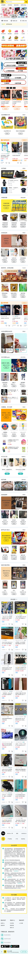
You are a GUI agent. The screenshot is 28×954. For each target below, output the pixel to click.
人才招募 (21, 923)
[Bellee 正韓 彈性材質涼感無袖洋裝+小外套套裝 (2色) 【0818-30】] (5, 462)
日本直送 (10, 5)
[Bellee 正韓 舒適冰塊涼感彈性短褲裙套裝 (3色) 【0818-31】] (11, 460)
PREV (1, 126)
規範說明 (16, 871)
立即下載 (24, 951)
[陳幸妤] (7, 82)
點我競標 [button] (5, 226)
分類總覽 (3, 5)
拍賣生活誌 (23, 5)
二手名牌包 (9, 838)
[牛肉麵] (20, 70)
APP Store (5, 946)
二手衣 (16, 838)
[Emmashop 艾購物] (21, 466)
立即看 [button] (6, 207)
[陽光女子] (7, 64)
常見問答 (12, 923)
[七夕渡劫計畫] (14, 12)
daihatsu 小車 (10, 833)
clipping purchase (9, 163)
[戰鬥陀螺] (20, 82)
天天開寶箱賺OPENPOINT (12, 24)
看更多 (24, 114)
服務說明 (3, 925)
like (6, 163)
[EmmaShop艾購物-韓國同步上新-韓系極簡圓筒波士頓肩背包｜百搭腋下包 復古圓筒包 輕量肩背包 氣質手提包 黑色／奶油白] (25, 464)
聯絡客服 (12, 925)
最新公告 (12, 927)
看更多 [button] (6, 243)
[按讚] (12, 347)
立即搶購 (5, 108)
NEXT (27, 126)
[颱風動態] (20, 64)
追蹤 (7, 473)
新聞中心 (3, 923)
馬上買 (24, 268)
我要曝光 (24, 87)
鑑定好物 (16, 5)
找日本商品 (23, 357)
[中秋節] (20, 76)
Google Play (14, 946)
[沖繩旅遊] (7, 70)
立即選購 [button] (5, 558)
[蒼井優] (7, 76)
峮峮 (17, 833)
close (2, 951)
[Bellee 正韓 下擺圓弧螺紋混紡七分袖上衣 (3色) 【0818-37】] (11, 464)
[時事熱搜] (7, 52)
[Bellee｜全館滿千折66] (7, 466)
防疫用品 (23, 838)
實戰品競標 (23, 197)
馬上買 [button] (5, 296)
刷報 (3, 833)
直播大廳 (23, 479)
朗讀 (25, 8)
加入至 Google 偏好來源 (25, 11)
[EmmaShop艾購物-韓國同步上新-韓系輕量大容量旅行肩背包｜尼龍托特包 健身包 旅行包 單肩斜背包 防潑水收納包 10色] (25, 460)
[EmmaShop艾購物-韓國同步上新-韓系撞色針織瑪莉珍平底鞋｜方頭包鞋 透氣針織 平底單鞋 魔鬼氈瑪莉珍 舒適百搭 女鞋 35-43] (18, 462)
